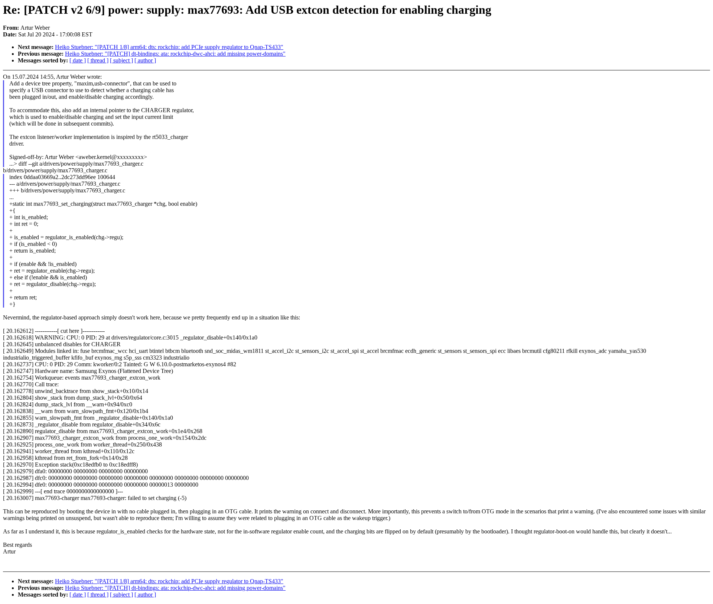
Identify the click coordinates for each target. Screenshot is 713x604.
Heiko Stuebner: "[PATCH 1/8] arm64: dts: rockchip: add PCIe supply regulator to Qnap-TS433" (169, 47)
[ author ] (145, 60)
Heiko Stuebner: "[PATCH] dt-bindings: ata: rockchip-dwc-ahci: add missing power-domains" (175, 54)
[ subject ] (121, 60)
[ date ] (77, 60)
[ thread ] (97, 60)
